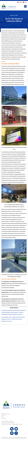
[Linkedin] (12, 433)
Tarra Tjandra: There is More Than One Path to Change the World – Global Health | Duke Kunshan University (13, 319)
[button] (25, 6)
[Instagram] (16, 433)
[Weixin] (12, 429)
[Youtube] (16, 429)
